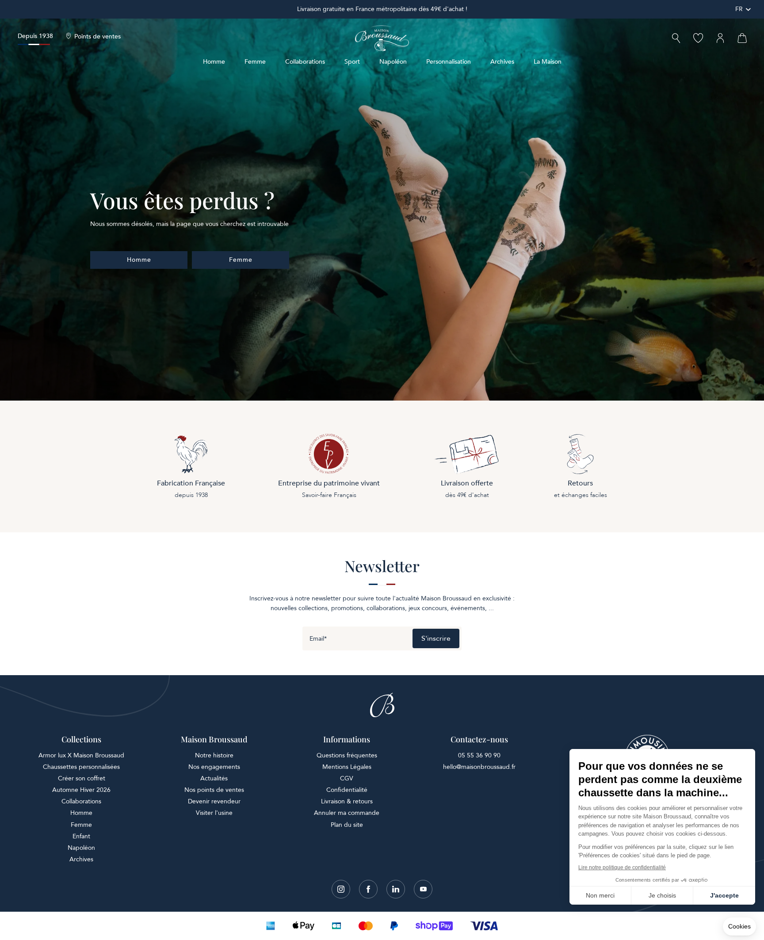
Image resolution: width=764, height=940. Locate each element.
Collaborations (305, 61)
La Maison (548, 61)
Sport (352, 61)
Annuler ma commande (346, 813)
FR (739, 9)
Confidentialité (346, 790)
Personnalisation (448, 61)
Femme (255, 61)
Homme (214, 61)
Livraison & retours (347, 801)
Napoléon (393, 61)
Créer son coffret (81, 778)
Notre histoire (214, 755)
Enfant (81, 836)
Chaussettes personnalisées (81, 767)
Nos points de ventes (214, 790)
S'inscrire (436, 638)
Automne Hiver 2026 (81, 790)
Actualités (214, 778)
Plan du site (347, 825)
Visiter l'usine (214, 813)
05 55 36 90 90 (479, 755)
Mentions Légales (346, 767)
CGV (346, 778)
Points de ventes (97, 37)
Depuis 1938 (35, 36)
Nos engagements (214, 767)
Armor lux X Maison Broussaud (81, 755)
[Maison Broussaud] (382, 38)
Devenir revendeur (214, 801)
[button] (676, 39)
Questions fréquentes (347, 755)
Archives (502, 61)
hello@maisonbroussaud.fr (479, 767)
